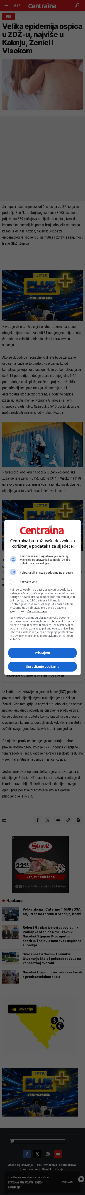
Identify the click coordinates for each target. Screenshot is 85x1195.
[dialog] (42, 597)
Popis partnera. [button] (37, 611)
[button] (42, 582)
